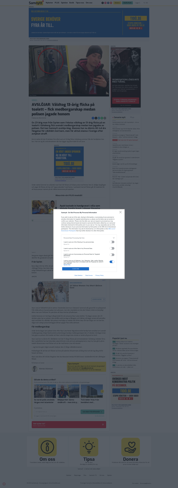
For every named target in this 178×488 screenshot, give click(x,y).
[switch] (112, 242)
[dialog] (89, 244)
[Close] (121, 212)
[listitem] (89, 238)
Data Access (89, 275)
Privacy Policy (99, 275)
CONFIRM (75, 269)
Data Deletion (79, 275)
